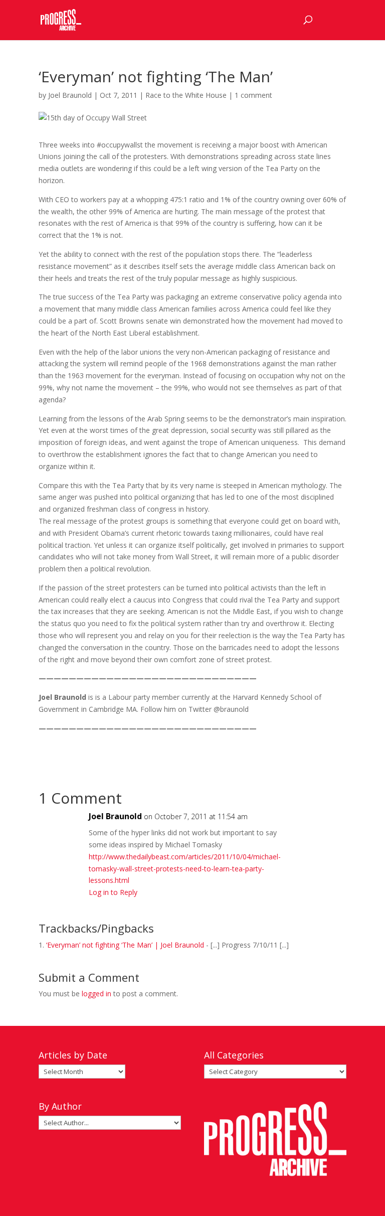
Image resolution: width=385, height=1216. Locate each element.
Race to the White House (186, 95)
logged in (96, 993)
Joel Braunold (70, 95)
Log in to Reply (113, 892)
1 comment (253, 95)
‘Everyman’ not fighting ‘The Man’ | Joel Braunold (125, 945)
